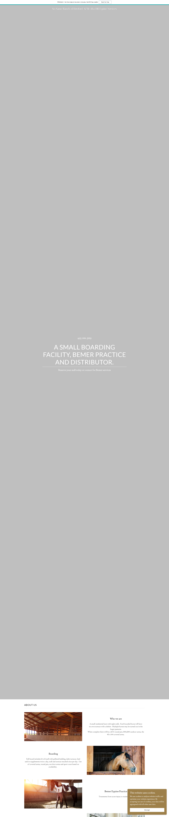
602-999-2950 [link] (84, 338)
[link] (84, 9)
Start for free (105, 2)
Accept (147, 810)
